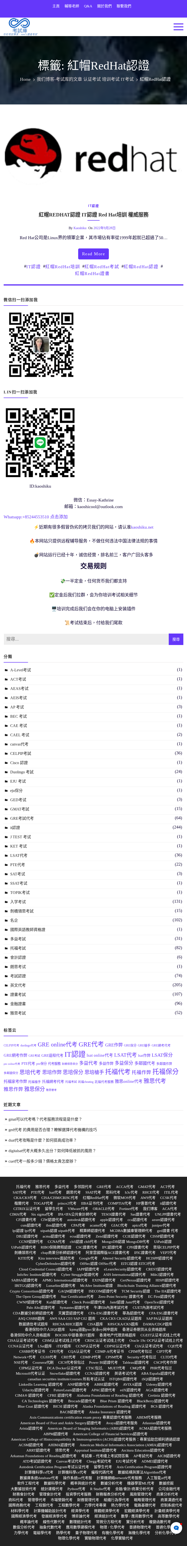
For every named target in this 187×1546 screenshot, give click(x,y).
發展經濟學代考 (54, 1516)
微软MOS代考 (124, 1198)
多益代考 (88, 1063)
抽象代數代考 (50, 1527)
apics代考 (139, 1225)
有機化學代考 (113, 1533)
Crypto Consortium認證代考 (32, 1291)
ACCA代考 (124, 1187)
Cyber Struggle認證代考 (80, 1275)
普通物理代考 (140, 1527)
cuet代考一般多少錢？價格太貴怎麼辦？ (43, 1161)
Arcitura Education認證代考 (143, 1450)
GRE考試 (34, 1055)
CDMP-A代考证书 (109, 1351)
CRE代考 (68, 1357)
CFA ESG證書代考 (163, 1313)
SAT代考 (19, 1192)
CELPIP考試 (20, 753)
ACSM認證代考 (31, 1445)
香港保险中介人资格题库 (30, 1335)
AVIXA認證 (132, 1384)
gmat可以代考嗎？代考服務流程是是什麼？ (45, 1119)
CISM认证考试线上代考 (61, 1340)
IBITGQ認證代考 (28, 1286)
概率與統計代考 (83, 1483)
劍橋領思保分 (70, 1064)
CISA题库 (95, 1324)
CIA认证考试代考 (149, 1346)
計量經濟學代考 (167, 1511)
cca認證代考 (137, 1220)
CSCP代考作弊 (165, 1362)
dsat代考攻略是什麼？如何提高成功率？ (43, 1140)
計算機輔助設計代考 (50, 1511)
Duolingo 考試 (22, 772)
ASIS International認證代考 (124, 1275)
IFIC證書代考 (145, 1253)
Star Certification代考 (77, 1297)
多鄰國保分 (11, 1073)
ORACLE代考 (104, 1209)
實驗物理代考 (95, 1538)
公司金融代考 (169, 1489)
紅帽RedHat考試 (101, 266)
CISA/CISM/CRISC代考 (59, 1198)
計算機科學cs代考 (39, 1472)
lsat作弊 (144, 1055)
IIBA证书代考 (92, 1203)
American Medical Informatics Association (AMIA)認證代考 (126, 1445)
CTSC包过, (94, 1368)
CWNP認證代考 (29, 1302)
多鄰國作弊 (164, 1063)
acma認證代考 (54, 1236)
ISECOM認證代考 (103, 1291)
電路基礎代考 (145, 1505)
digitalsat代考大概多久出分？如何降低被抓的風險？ (52, 1151)
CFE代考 (57, 1351)
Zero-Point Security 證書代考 (120, 1297)
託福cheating (86, 1082)
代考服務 (54, 1063)
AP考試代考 (143, 1456)
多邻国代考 (83, 1187)
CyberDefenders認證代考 (55, 1264)
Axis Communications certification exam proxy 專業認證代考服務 (80, 1417)
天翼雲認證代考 (71, 1313)
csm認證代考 (31, 1225)
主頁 (56, 6)
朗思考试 (18, 967)
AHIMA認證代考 (61, 1445)
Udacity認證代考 (35, 1390)
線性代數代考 (54, 1522)
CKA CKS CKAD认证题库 (121, 1319)
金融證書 (18, 1004)
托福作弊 (141, 1072)
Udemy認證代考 (159, 1384)
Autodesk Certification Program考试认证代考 (54, 1467)
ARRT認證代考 (38, 1450)
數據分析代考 (111, 1483)
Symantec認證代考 (74, 1308)
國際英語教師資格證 (27, 930)
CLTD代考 (169, 1357)
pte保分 (41, 1063)
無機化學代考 (139, 1533)
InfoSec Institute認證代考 (36, 1275)
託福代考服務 (104, 1082)
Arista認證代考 (31, 1428)
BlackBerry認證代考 (153, 1401)
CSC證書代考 (86, 1247)
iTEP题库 (63, 1346)
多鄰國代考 (144, 1063)
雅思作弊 (13, 1089)
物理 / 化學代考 (112, 1527)
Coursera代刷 (43, 1362)
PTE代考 (17, 865)
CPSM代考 (114, 1357)
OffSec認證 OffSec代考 (98, 1264)
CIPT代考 (164, 1351)
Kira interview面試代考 (56, 1258)
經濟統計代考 (105, 1516)
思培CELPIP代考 (166, 1247)
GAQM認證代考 (71, 1291)
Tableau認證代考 (135, 1362)
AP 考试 (17, 707)
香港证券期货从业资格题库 (144, 1329)
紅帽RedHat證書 (92, 273)
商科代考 (16, 1500)
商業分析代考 (167, 1494)
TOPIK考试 (20, 893)
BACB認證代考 (72, 1412)
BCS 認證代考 (162, 1406)
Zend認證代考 (107, 1236)
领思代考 (62, 1450)
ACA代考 (169, 1209)
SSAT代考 (93, 1192)
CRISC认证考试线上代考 (105, 1340)
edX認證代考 (130, 1390)
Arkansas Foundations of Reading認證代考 (43, 1456)
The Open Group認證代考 (36, 1297)
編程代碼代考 (102, 1472)
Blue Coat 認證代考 (33, 1406)
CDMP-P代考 (90, 1357)
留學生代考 (54, 1209)
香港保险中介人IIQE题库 (45, 1329)
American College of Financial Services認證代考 (110, 1434)
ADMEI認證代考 (154, 1461)
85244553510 (37, 516)
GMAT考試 (19, 809)
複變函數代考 (160, 1522)
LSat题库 (45, 1346)
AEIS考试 (18, 698)
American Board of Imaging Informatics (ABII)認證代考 (90, 1428)
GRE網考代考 (161, 1045)
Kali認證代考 (57, 1302)
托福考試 (18, 948)
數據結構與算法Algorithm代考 (142, 1472)
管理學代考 (37, 1500)
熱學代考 (63, 1533)
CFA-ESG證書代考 (103, 1313)
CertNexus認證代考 (135, 1280)
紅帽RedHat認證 (141, 266)
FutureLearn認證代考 (70, 1390)
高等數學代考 (169, 1516)
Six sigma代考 (42, 1214)
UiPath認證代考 (23, 1247)
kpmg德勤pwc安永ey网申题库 (94, 1329)
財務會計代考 (24, 1494)
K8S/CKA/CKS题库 (123, 1324)
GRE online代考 (57, 1044)
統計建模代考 (52, 1489)
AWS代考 (148, 1198)
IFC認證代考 (112, 1247)
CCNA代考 (56, 1242)
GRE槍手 (144, 1045)
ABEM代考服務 (148, 1417)
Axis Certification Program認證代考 (144, 1467)
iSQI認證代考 (152, 1379)
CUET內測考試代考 (148, 1308)
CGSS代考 (48, 1357)
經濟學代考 (80, 1511)
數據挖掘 (166, 1483)
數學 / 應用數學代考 (137, 1516)
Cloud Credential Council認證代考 (45, 1269)
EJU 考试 (18, 781)
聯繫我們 (124, 6)
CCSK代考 (168, 1198)
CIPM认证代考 (30, 1368)
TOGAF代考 (43, 1203)
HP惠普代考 (145, 1203)
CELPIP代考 (11, 1045)
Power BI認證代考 (103, 1362)
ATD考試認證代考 (37, 1461)
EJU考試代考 (126, 1461)
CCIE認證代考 (134, 1236)
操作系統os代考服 (77, 1478)
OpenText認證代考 (159, 1302)
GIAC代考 (119, 1225)
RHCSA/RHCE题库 (68, 1324)
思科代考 (113, 1192)
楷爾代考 (21, 1203)
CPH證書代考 (138, 1247)
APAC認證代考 (103, 1390)
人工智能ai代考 (159, 1478)
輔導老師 (72, 6)
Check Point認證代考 (88, 1302)
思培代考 (30, 1072)
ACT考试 (18, 679)
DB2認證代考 (27, 1236)
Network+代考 (24, 1357)
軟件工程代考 (28, 1483)
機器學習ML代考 (140, 1483)
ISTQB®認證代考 (123, 1379)
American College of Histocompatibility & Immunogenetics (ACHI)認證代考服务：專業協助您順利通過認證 (95, 1439)
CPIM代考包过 (140, 1351)
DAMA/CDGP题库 (157, 1324)
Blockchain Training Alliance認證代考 (146, 1286)
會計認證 (18, 957)
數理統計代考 (80, 1522)
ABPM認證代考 (55, 1434)
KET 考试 (18, 846)
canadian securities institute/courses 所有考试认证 (66, 1379)
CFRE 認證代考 (59, 1395)
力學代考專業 (95, 1505)
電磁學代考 (42, 1533)
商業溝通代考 (171, 1500)
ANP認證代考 (78, 1384)
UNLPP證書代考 (168, 1214)
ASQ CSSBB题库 (31, 1319)
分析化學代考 (166, 1533)
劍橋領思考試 (22, 911)
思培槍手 (94, 1072)
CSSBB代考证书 (32, 1351)
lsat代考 (55, 1192)
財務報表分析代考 (110, 1494)
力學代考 (21, 1533)
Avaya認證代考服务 (122, 1423)
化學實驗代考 (122, 1538)
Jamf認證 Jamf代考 (125, 1302)
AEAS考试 (19, 688)
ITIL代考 (171, 1192)
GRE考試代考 (22, 818)
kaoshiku (80, 228)
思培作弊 (52, 1072)
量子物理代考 (86, 1533)
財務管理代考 (88, 1500)
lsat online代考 (100, 1055)
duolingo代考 (28, 1045)
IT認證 (33, 266)
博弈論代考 (81, 1516)
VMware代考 (78, 1209)
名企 (14, 920)
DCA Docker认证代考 (64, 1368)
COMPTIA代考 (119, 1203)
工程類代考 (44, 1505)
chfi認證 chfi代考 (83, 1242)
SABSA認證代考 (24, 1280)
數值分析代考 (24, 1527)
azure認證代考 (163, 1220)
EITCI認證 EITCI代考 (138, 1264)
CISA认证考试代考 (23, 1340)
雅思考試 (18, 1013)
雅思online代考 (128, 1081)
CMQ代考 (138, 1368)
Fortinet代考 (128, 1209)
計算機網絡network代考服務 (119, 1478)
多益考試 (18, 939)
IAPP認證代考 (88, 1269)
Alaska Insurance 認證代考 (110, 1412)
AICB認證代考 (169, 1456)
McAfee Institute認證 (96, 1286)
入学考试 (18, 902)
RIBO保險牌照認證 (56, 1247)
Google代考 (88, 1258)
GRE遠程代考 (52, 1055)
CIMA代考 (18, 1214)
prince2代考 (67, 1203)
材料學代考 (20, 1511)
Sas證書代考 (140, 1214)
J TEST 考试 (20, 837)
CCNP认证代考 (88, 1346)
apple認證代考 (111, 1220)
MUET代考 (116, 1368)
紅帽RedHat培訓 (62, 266)
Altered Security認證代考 (121, 1258)
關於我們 (104, 6)
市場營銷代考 (62, 1500)
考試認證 (18, 976)
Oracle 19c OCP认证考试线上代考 (156, 1340)
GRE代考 (91, 1044)
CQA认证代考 (79, 1351)
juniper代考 (161, 1225)
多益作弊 (106, 1063)
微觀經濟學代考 (107, 1511)
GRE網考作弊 (15, 1055)
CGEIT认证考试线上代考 (160, 1335)
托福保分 (165, 1071)
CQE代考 (175, 1346)
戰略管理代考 (145, 1500)
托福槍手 (34, 1082)
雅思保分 (34, 1089)
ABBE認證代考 (106, 1384)
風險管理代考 (141, 1494)
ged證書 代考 (167, 1231)
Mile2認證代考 (162, 1275)
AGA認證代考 (157, 1390)
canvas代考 (19, 744)
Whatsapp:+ (14, 516)
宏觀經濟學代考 (137, 1511)
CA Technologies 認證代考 (43, 1401)
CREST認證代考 (159, 1269)
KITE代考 (26, 1258)
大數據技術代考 (23, 1489)
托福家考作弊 (15, 1081)
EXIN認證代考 (104, 1280)
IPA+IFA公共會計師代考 (77, 1214)
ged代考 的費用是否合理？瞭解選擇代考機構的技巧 (53, 1130)
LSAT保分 (162, 1055)
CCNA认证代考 (20, 1346)
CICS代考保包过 (71, 1362)
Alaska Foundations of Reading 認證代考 (114, 1406)
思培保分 (73, 1072)
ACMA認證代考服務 (155, 1428)
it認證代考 (168, 1203)
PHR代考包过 (161, 1368)
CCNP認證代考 (31, 1242)
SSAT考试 (18, 883)
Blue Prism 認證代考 (116, 1401)
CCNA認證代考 (97, 1373)
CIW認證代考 (52, 1220)
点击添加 (59, 516)
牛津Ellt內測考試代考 (111, 1308)
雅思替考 (51, 1090)
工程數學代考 (69, 1505)
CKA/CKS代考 (25, 1198)
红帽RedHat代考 (96, 1198)
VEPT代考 (168, 1253)
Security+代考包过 (141, 1357)
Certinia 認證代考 (162, 1395)
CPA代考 (78, 1225)
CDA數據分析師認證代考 (33, 1313)
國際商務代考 (19, 1505)
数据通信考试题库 (33, 1324)
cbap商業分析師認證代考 (61, 1253)
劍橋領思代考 (25, 1253)
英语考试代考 (125, 1373)
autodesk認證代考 (81, 1220)
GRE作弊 (114, 1045)
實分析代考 (135, 1522)
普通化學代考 (167, 1527)
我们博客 (150, 1209)
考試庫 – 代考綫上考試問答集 (105, 1456)
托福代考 (118, 1071)
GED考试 (18, 800)
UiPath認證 (163, 1242)
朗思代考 (73, 1192)
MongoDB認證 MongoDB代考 (126, 1242)
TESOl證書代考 (113, 1214)
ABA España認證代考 (158, 1373)
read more (93, 253)
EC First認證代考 (161, 1297)
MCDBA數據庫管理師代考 (131, 1231)
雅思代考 (155, 1081)
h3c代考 (131, 1192)
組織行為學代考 (116, 1500)
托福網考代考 (53, 1081)
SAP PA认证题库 (159, 1319)
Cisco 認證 (19, 763)
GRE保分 (130, 1045)
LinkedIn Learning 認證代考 (41, 1384)
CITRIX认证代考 (26, 1209)
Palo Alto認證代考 (41, 1308)
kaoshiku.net (142, 527)
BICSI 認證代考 (65, 1406)
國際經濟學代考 (24, 1516)
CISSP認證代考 (162, 1236)
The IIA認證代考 (168, 1291)
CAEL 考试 (19, 735)
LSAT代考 (19, 855)
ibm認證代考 (56, 1225)
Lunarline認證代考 (60, 1286)
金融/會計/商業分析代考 (134, 1489)
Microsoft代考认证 (30, 1373)
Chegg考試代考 (99, 1461)
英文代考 (18, 985)
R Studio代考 (100, 1489)
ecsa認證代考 (80, 1236)
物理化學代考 (69, 1538)
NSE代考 (21, 1362)
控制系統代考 (171, 1505)
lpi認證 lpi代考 (24, 1231)
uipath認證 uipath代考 (57, 1231)
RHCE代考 (150, 1192)
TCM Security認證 (136, 1291)
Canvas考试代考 (69, 1461)
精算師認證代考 (92, 1231)
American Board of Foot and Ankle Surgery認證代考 (60, 1423)
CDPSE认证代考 (117, 1346)
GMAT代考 (147, 1187)
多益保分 (124, 1063)
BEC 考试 (18, 716)
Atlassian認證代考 (156, 1423)
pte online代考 (12, 1064)
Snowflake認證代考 (65, 1373)
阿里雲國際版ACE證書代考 (108, 1253)
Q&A (88, 6)
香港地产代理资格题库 (117, 1335)
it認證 (93, 206)
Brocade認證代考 (81, 1401)
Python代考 (76, 1489)
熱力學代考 (120, 1505)
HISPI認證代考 (167, 1280)
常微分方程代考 (109, 1522)
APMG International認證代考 (65, 1280)
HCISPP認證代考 (159, 1258)
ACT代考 (167, 1187)
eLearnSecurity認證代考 (122, 1269)
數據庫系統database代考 (39, 1478)
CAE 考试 (18, 726)
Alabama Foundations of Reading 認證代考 (110, 1395)
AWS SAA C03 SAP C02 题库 (72, 1319)
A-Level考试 (20, 670)
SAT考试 (17, 874)
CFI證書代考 (26, 1220)
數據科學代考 (55, 1483)
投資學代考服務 (78, 1494)
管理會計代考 (50, 1494)
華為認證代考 (133, 1313)
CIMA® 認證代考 (29, 1395)
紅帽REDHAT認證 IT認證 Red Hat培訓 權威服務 (94, 215)
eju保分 (16, 790)
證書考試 (18, 995)
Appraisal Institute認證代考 (95, 1450)
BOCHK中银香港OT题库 (75, 1335)
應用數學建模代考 (80, 1527)
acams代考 (98, 1225)
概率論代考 (29, 1522)
